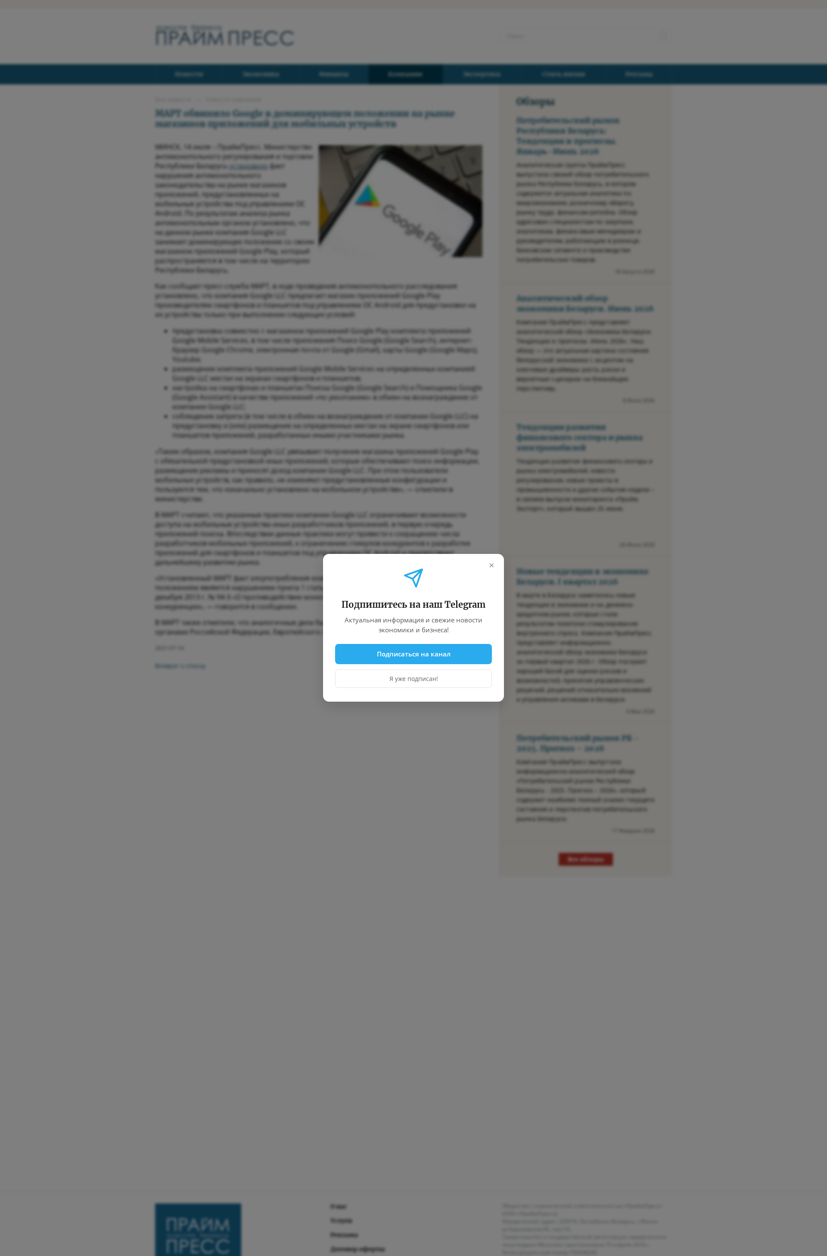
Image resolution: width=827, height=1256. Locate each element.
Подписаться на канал (414, 654)
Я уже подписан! (413, 679)
